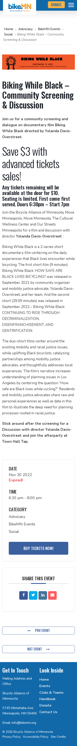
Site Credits (58, 737)
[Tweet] (33, 595)
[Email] (52, 595)
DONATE (56, 4)
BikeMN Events (49, 29)
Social (8, 34)
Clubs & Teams (51, 692)
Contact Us (48, 712)
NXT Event (34, 649)
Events (44, 686)
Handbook (47, 699)
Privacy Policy (11, 737)
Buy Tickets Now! (39, 548)
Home (9, 29)
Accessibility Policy (35, 737)
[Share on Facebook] (23, 595)
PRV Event (42, 630)
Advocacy (25, 29)
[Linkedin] (42, 595)
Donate (45, 705)
